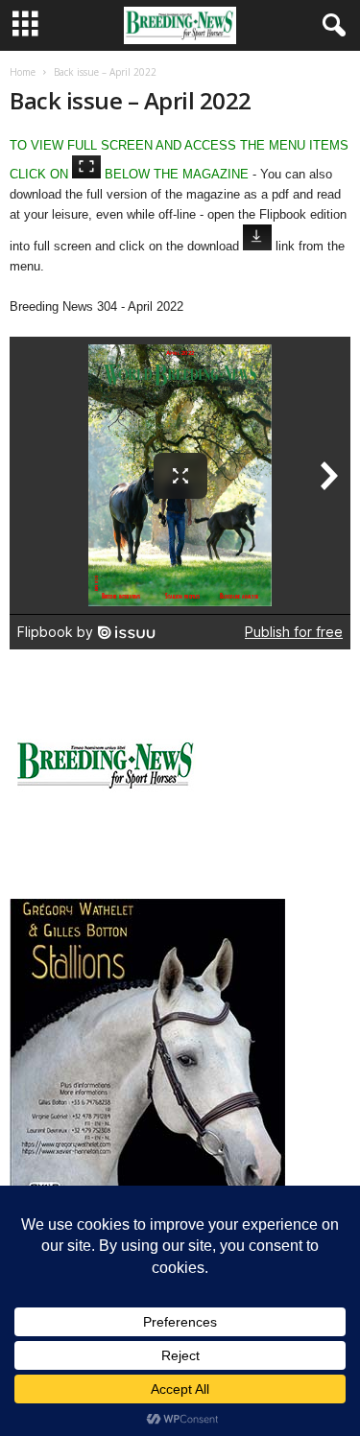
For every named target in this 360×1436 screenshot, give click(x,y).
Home (23, 72)
